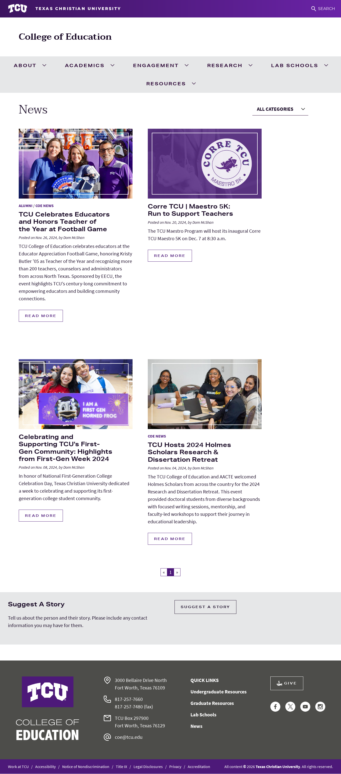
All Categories (275, 109)
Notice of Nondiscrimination (85, 766)
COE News (44, 205)
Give (290, 683)
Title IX (121, 766)
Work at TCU (18, 766)
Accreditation (199, 766)
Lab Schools (294, 65)
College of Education (65, 36)
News (196, 726)
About (25, 65)
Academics (85, 65)
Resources (166, 83)
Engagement (156, 65)
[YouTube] (305, 707)
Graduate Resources (212, 703)
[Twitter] (290, 707)
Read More (41, 316)
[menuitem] (29, 65)
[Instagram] (320, 707)
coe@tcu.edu (129, 737)
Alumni (25, 205)
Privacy (175, 766)
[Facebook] (275, 707)
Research (225, 65)
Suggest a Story (205, 607)
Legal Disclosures (148, 766)
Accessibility (45, 766)
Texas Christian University (278, 766)
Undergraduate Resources (218, 691)
